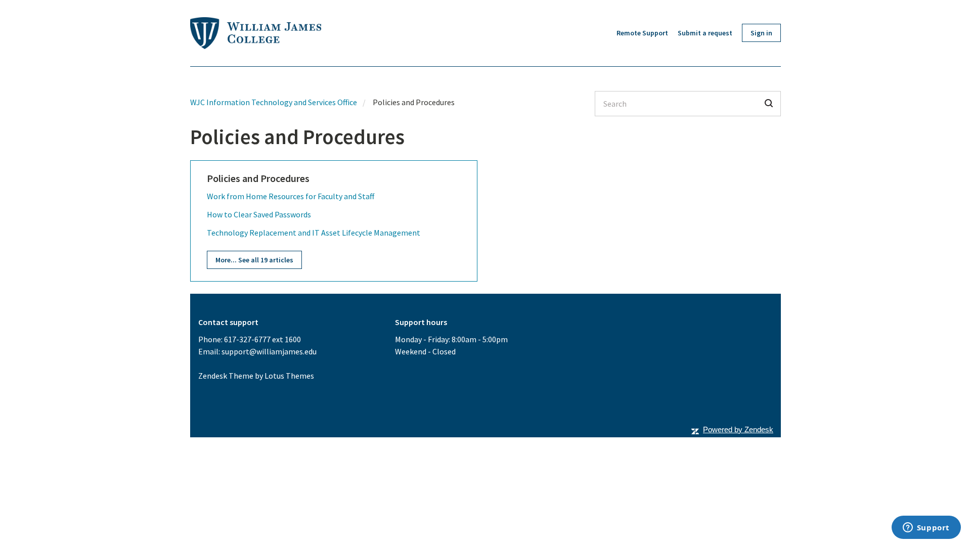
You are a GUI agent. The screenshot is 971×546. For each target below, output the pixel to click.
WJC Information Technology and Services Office (273, 102)
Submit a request (705, 32)
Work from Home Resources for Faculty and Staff (290, 196)
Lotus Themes (289, 376)
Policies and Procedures (258, 178)
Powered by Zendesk (738, 429)
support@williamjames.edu (269, 351)
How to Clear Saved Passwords (259, 214)
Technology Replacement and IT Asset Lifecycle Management (313, 233)
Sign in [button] (761, 32)
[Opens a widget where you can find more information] (926, 528)
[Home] (255, 33)
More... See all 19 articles (254, 259)
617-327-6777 (247, 339)
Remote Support (642, 32)
